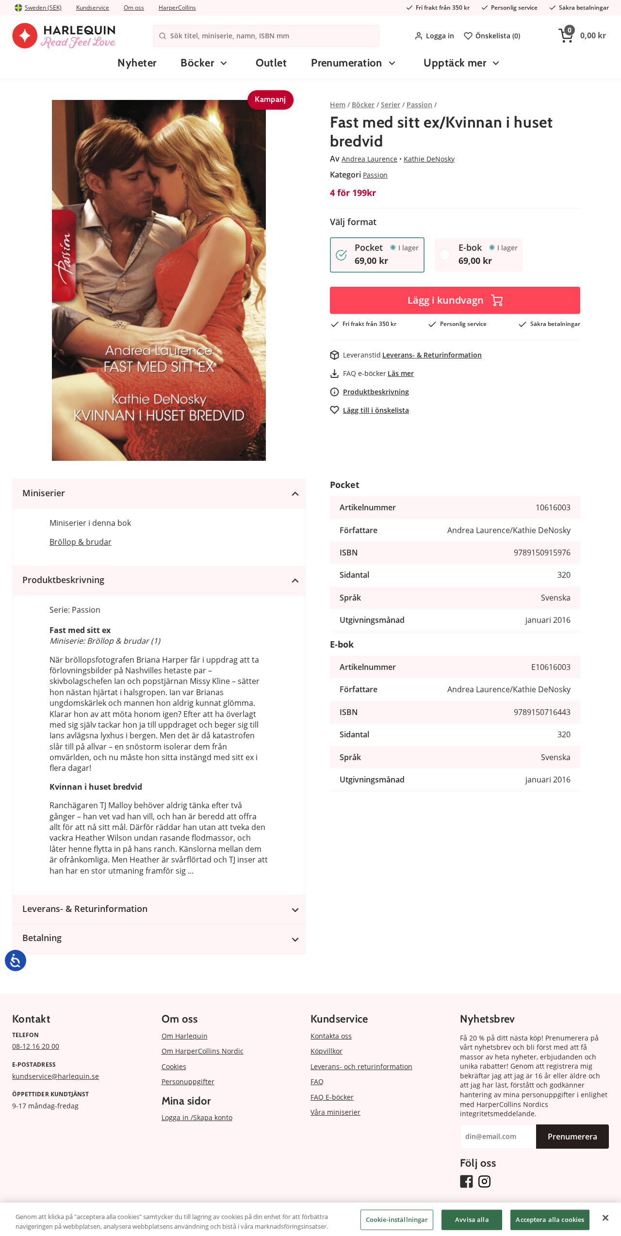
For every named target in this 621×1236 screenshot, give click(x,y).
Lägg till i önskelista (376, 410)
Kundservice (92, 7)
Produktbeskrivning (376, 391)
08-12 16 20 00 (35, 1046)
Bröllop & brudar (80, 542)
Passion (375, 174)
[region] (310, 1219)
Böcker (197, 62)
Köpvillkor (326, 1051)
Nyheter (136, 62)
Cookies (174, 1066)
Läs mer (401, 373)
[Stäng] (605, 1218)
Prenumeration (346, 62)
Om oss (134, 7)
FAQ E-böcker (332, 1097)
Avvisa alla (472, 1219)
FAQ (317, 1081)
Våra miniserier (335, 1112)
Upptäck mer (455, 62)
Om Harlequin (185, 1036)
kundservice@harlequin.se (55, 1076)
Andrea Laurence (369, 158)
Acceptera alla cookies (550, 1219)
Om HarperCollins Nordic (203, 1051)
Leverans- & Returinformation (432, 354)
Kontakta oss (331, 1036)
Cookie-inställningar (397, 1219)
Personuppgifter (188, 1081)
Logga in (440, 35)
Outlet (271, 62)
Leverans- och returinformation (361, 1066)
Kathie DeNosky (429, 158)
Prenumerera (572, 1136)
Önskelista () (497, 35)
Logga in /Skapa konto (197, 1117)
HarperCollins (177, 7)
